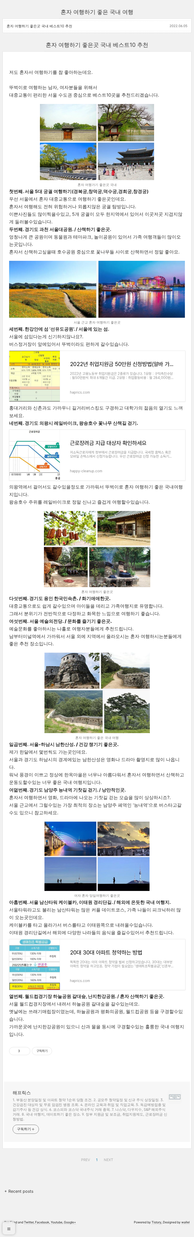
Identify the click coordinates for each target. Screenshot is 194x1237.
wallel (185, 1222)
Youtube (56, 1222)
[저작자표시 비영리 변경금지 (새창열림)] (59, 1051)
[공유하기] (24, 1051)
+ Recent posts (18, 1191)
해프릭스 (22, 1092)
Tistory (156, 1222)
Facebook (42, 1222)
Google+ (70, 1222)
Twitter (29, 1222)
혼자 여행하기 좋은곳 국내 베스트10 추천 (39, 26)
